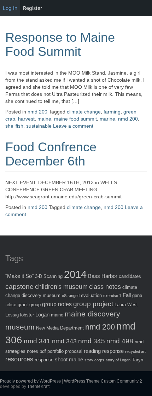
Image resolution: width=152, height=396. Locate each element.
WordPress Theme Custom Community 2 (103, 381)
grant (23, 304)
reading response (104, 351)
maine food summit (75, 119)
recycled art (135, 351)
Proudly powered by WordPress (30, 381)
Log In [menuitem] (10, 8)
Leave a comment (73, 126)
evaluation (91, 295)
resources (19, 359)
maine (44, 119)
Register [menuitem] (32, 8)
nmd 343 (64, 341)
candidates (130, 276)
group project (93, 304)
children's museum (61, 286)
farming (112, 112)
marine (107, 119)
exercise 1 (112, 295)
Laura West (126, 304)
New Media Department (60, 328)
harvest (26, 119)
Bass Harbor (102, 276)
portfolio (55, 351)
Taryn (137, 359)
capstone (19, 286)
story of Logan (118, 360)
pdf (43, 351)
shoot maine (69, 359)
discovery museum (41, 295)
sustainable (39, 126)
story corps (94, 360)
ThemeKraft (38, 386)
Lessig (12, 315)
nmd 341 (37, 341)
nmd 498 (119, 341)
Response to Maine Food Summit (60, 44)
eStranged (71, 295)
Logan (42, 314)
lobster (27, 315)
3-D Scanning (49, 276)
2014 (75, 274)
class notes (105, 286)
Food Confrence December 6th (51, 154)
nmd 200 (37, 112)
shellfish (14, 126)
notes (32, 351)
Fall (127, 295)
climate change (84, 112)
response (44, 359)
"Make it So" (19, 276)
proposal (73, 351)
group (35, 304)
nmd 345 (91, 341)
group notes (57, 304)
